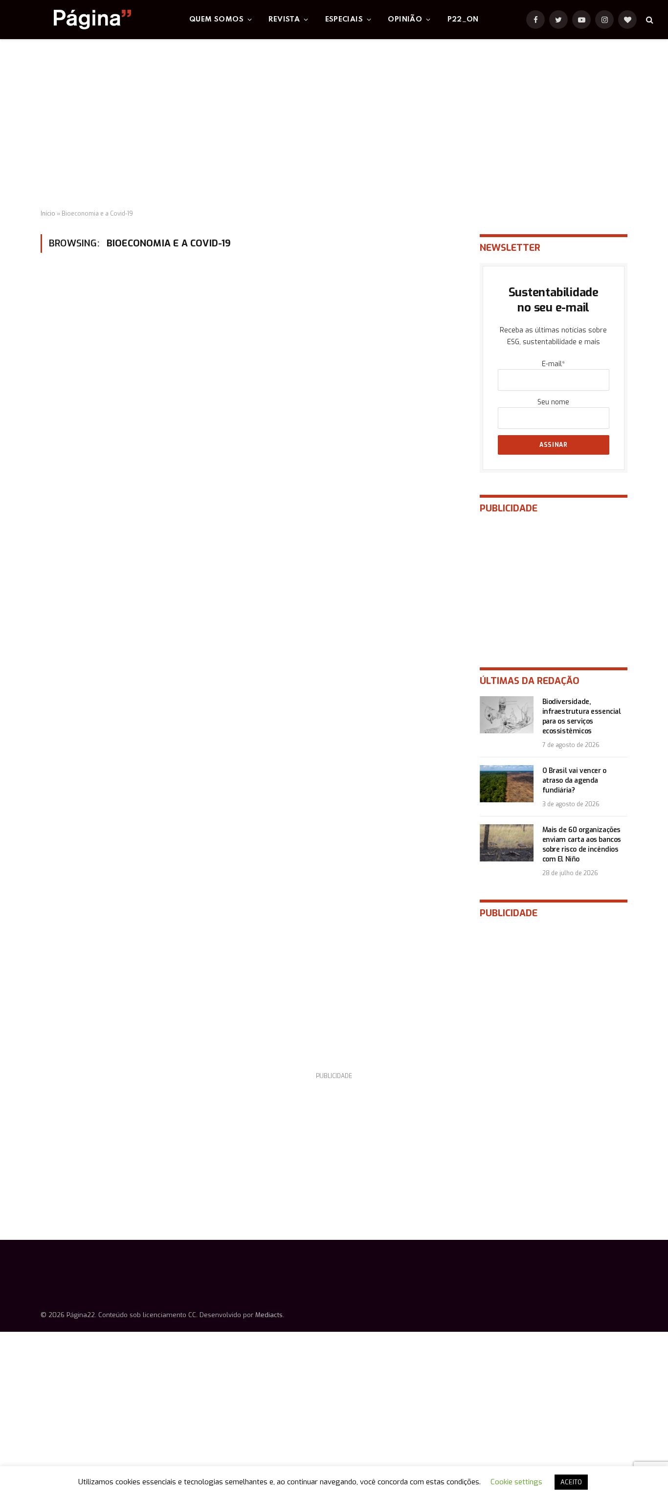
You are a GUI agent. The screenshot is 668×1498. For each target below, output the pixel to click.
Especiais (344, 19)
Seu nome (553, 402)
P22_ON (463, 19)
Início (48, 214)
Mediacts (269, 1315)
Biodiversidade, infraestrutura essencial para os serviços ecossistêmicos (581, 716)
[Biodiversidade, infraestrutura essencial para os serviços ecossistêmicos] (507, 714)
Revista (284, 19)
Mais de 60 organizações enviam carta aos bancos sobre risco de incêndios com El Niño (581, 844)
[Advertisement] (334, 124)
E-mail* (553, 364)
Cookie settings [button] (516, 1482)
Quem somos (216, 19)
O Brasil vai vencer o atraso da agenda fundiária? (574, 780)
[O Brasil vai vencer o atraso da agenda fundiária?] (507, 783)
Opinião (405, 19)
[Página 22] (73, 19)
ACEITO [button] (571, 1482)
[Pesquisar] (648, 20)
